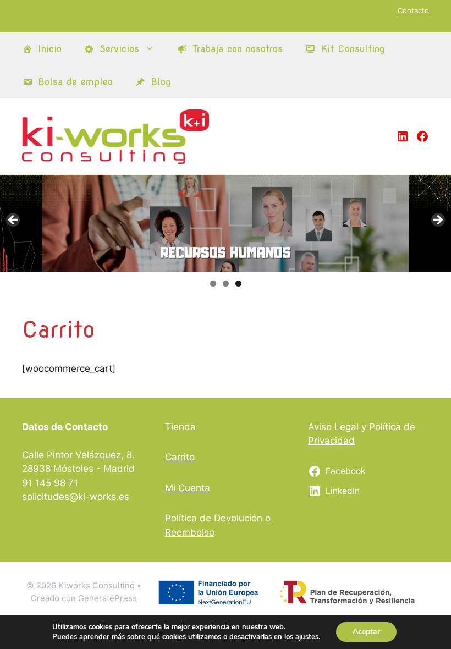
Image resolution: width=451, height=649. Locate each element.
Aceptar (366, 631)
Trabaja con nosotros (238, 48)
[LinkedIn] (402, 136)
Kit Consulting (353, 48)
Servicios (119, 48)
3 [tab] (238, 283)
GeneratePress (107, 598)
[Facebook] (422, 136)
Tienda (180, 426)
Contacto (413, 10)
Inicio (50, 48)
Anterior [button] (14, 220)
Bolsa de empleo (75, 81)
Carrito (180, 457)
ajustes (306, 637)
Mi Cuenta (187, 487)
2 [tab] (226, 283)
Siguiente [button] (437, 220)
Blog (161, 81)
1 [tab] (213, 283)
